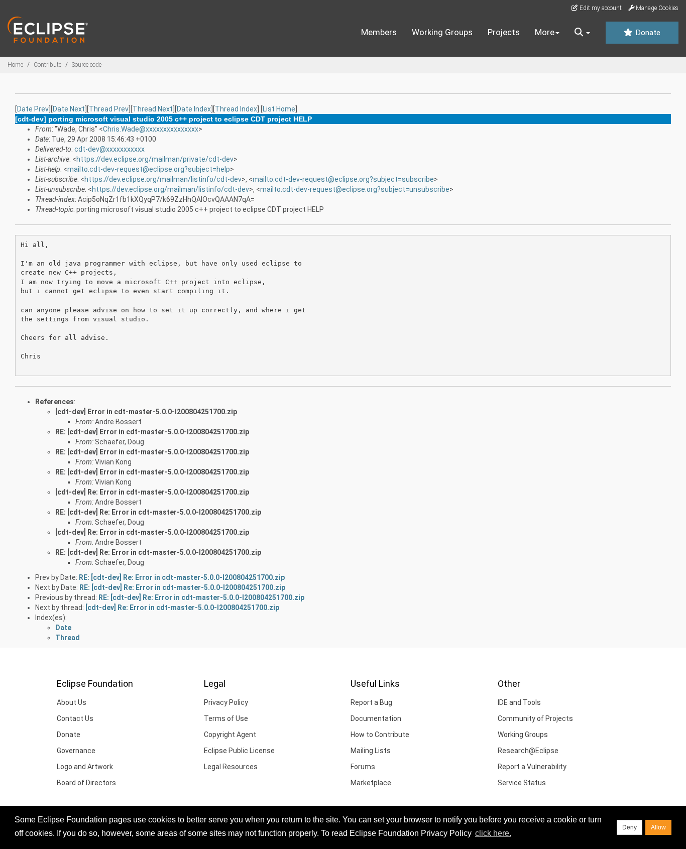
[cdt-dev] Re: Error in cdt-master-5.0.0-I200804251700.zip (152, 492)
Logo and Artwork (85, 767)
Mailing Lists (371, 751)
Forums (363, 767)
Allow (658, 827)
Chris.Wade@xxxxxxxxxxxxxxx (150, 129)
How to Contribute (380, 735)
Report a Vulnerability (532, 767)
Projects (504, 32)
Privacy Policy (226, 702)
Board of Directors (86, 783)
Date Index (194, 109)
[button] (582, 32)
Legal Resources (231, 767)
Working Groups (442, 32)
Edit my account (600, 8)
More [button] (544, 32)
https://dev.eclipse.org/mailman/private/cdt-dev (155, 159)
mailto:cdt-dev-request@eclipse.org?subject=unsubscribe (354, 189)
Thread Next (153, 109)
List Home (279, 109)
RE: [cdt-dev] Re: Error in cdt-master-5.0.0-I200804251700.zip (158, 512)
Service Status (522, 783)
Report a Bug (371, 702)
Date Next (69, 109)
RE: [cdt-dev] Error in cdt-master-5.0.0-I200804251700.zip (152, 432)
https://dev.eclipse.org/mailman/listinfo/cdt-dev (163, 179)
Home (15, 64)
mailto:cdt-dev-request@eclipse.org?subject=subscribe (343, 179)
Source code (86, 64)
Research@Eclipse (528, 751)
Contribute (47, 64)
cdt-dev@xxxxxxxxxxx (109, 149)
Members (379, 32)
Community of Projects (535, 718)
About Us (71, 702)
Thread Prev (109, 109)
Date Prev (33, 109)
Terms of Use (226, 718)
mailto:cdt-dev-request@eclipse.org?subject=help (148, 169)
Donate (646, 32)
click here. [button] (493, 833)
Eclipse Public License (239, 751)
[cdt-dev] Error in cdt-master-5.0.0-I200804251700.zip (146, 412)
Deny (629, 827)
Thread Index (236, 109)
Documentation (376, 718)
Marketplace (371, 783)
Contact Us (75, 718)
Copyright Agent (230, 735)
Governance (76, 751)
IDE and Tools (519, 702)
